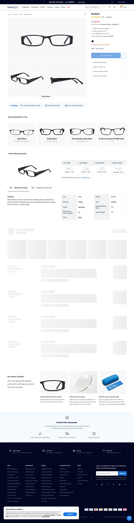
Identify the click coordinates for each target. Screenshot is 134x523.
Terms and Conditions (49, 515)
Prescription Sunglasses (14, 483)
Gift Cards (44, 501)
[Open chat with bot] (129, 518)
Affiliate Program (46, 486)
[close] (76, 509)
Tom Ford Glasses (31, 477)
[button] (86, 509)
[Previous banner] (44, 2)
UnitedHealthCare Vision (67, 492)
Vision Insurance (64, 495)
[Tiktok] (125, 485)
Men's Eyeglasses (12, 469)
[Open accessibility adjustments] (112, 2)
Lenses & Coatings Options (100, 71)
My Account (63, 469)
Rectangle (81, 207)
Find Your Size (100, 48)
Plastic (80, 202)
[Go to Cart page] (114, 7)
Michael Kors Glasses (32, 480)
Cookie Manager (46, 516)
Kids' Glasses (11, 475)
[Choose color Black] (92, 41)
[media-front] (46, 37)
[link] (13, 7)
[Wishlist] (110, 7)
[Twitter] (108, 485)
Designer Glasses (30, 492)
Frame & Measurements (99, 62)
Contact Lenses (11, 495)
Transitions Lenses (13, 477)
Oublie (20, 14)
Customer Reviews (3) (99, 67)
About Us (80, 469)
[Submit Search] (87, 7)
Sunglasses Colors (46, 477)
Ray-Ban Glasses (30, 469)
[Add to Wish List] (85, 14)
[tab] (18, 188)
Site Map (79, 483)
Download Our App (46, 483)
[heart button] (124, 55)
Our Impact (80, 472)
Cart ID (91, 517)
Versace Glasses (30, 483)
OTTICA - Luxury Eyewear (14, 498)
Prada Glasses (30, 486)
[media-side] (66, 76)
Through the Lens (82, 475)
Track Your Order (64, 472)
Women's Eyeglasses (13, 472)
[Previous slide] (7, 134)
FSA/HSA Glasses (46, 480)
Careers (79, 477)
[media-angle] (27, 76)
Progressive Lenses (12, 480)
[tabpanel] (67, 207)
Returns (62, 477)
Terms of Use (116, 477)
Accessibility (63, 489)
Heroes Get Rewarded (47, 495)
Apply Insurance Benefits (100, 76)
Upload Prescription (65, 483)
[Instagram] (102, 485)
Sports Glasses (11, 489)
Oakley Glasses (30, 472)
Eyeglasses (15, 14)
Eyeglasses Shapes (46, 469)
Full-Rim (113, 202)
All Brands (28, 495)
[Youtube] (119, 485)
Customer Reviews (82, 480)
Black (80, 217)
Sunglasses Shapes (46, 475)
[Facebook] (96, 485)
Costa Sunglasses (31, 489)
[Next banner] (89, 2)
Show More (46, 96)
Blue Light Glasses (12, 486)
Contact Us (63, 486)
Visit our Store (64, 475)
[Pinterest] (113, 485)
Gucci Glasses (30, 475)
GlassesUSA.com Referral (48, 498)
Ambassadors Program (48, 489)
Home (8, 14)
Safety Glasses (11, 492)
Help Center (63, 480)
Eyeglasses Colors (46, 472)
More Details (81, 2)
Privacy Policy (123, 477)
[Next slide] (127, 134)
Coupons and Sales (12, 501)
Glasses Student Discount (48, 492)
